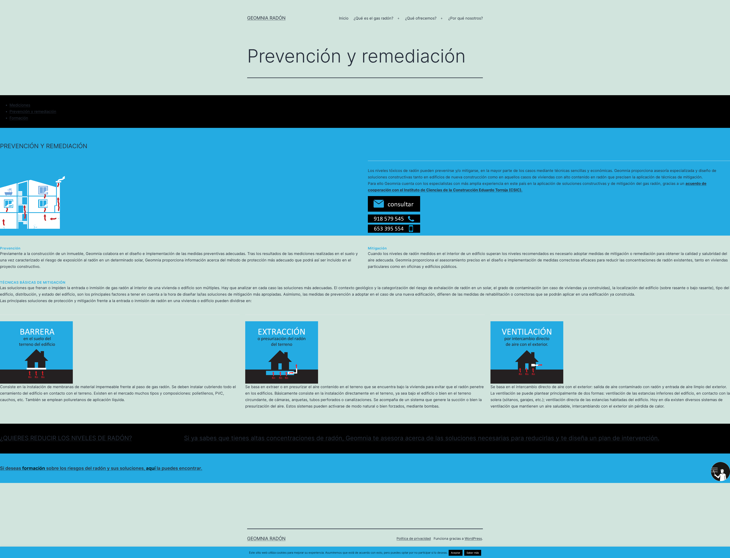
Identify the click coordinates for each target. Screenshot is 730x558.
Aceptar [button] (455, 552)
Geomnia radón (266, 18)
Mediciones (20, 105)
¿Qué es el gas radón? (373, 18)
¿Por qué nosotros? (465, 18)
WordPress (473, 539)
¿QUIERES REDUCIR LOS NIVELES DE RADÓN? (66, 438)
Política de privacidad (414, 539)
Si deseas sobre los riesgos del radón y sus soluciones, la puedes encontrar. (101, 468)
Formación (19, 118)
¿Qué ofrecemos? (420, 18)
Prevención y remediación (33, 111)
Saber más (473, 552)
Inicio (343, 18)
